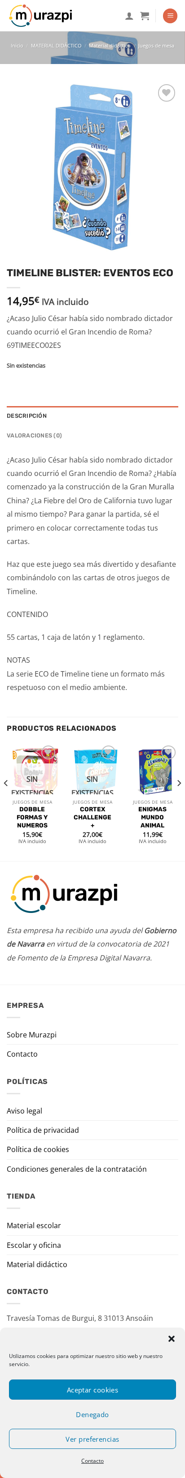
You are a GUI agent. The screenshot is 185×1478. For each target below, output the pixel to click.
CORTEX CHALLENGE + (92, 816)
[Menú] (170, 16)
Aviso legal (24, 1111)
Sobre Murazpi (32, 1035)
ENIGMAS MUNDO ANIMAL (152, 816)
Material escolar (34, 1225)
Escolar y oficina (34, 1245)
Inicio (17, 45)
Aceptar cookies (93, 1389)
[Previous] (6, 801)
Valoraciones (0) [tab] (34, 435)
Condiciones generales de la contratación (77, 1169)
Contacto (92, 1461)
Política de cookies (38, 1149)
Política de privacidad (43, 1130)
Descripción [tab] (27, 415)
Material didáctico (110, 45)
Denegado (92, 1414)
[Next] (178, 801)
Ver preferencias (92, 1439)
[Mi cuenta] (129, 16)
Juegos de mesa (156, 45)
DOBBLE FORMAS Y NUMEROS (32, 816)
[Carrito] (144, 16)
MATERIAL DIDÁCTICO (56, 45)
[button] (171, 1338)
